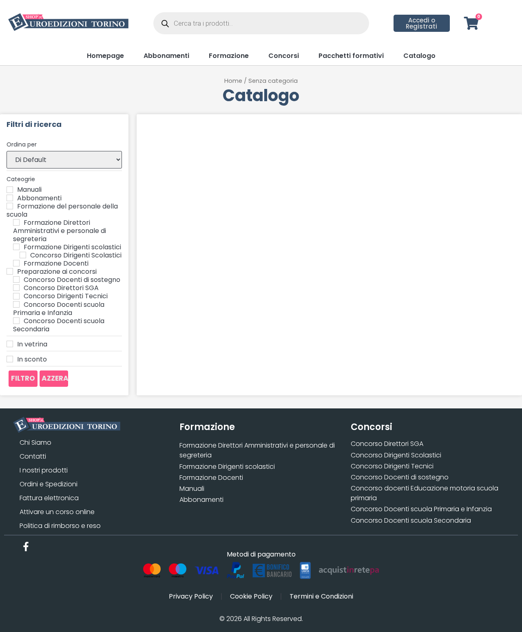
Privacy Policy (191, 596)
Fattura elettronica (49, 498)
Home (233, 81)
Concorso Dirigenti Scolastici (396, 455)
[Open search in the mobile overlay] (261, 23)
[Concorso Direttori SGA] (16, 287)
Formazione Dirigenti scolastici (227, 466)
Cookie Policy (251, 596)
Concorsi (283, 55)
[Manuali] (10, 189)
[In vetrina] (10, 344)
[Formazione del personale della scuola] (10, 206)
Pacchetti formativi (351, 55)
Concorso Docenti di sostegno (400, 477)
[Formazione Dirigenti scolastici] (16, 247)
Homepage (105, 55)
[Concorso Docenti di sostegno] (16, 279)
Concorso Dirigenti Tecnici (392, 466)
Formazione (229, 55)
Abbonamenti (166, 55)
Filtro (23, 378)
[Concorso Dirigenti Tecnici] (16, 296)
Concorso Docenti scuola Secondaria (411, 520)
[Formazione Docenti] (16, 263)
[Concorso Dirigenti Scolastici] (23, 255)
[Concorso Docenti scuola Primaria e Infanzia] (16, 304)
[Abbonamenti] (10, 198)
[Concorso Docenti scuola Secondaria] (16, 320)
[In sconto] (10, 359)
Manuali (191, 488)
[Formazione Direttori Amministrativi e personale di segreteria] (16, 222)
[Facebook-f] (26, 546)
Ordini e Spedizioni (48, 484)
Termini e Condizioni (321, 596)
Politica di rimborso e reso (60, 525)
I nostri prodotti (44, 470)
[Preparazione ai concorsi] (10, 271)
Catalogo (419, 55)
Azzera (55, 378)
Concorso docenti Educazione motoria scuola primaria (424, 493)
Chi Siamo (35, 442)
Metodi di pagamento (261, 554)
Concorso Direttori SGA (387, 443)
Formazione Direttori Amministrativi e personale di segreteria (257, 450)
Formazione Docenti (211, 477)
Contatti (33, 456)
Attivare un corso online (57, 512)
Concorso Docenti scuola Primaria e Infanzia (421, 509)
